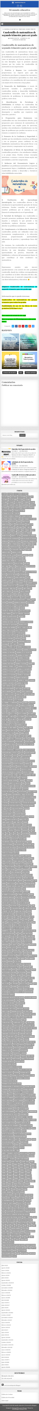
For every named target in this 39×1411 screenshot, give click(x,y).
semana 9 (9, 1184)
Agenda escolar (6, 524)
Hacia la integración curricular (10, 880)
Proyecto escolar (19, 1097)
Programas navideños (27, 1089)
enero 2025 (6, 1322)
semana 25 (28, 1170)
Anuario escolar (6, 536)
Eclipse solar (8, 755)
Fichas (29, 842)
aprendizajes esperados (15, 541)
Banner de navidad (17, 558)
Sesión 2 (4, 1189)
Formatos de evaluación (8, 864)
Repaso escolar (17, 1131)
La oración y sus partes (8, 911)
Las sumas (17, 917)
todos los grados (15, 1237)
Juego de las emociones (24, 903)
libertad (31, 919)
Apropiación (5, 544)
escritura (25, 789)
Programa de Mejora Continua (9, 1081)
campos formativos (7, 591)
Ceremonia (10, 602)
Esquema (4, 794)
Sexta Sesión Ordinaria (18, 1192)
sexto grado (23, 1195)
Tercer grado (25, 1228)
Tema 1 (3, 1225)
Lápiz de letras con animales (9, 914)
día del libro (5, 719)
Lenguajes (15, 919)
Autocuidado (30, 547)
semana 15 (33, 1164)
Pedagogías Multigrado (29, 1014)
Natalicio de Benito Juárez (27, 978)
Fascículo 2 (32, 828)
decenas (20, 702)
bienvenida (4, 569)
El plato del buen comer (13, 778)
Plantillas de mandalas (28, 1036)
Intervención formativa (8, 900)
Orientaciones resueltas (23, 1008)
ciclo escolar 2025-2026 (8, 608)
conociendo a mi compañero (9, 627)
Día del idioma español (31, 716)
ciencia (17, 608)
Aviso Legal (5, 1400)
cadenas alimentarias (20, 577)
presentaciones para (7, 1053)
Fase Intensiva (25, 833)
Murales (29, 975)
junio (33, 906)
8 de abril (10, 505)
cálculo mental (29, 580)
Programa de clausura (17, 1075)
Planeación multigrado (18, 1031)
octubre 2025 (6, 1342)
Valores (18, 1253)
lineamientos (28, 928)
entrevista (17, 786)
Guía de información (16, 872)
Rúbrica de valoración (7, 1148)
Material (4, 947)
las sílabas (11, 917)
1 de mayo (4, 494)
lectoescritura (25, 917)
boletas (4, 575)
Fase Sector (33, 833)
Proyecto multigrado (7, 1100)
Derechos (4, 705)
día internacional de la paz (8, 725)
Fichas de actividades (7, 844)
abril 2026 (5, 1357)
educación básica (26, 755)
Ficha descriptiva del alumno (19, 839)
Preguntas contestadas (26, 1047)
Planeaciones (28, 1031)
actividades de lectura (19, 510)
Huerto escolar (11, 883)
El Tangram (21, 780)
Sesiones (25, 1189)
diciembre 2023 (7, 1290)
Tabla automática (13, 1206)
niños (23, 981)
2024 (32, 497)
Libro (34, 922)
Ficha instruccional (22, 842)
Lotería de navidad (18, 939)
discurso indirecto (30, 741)
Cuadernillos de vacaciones (9, 675)
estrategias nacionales (28, 805)
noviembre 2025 (7, 1345)
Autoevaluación (6, 549)
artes (34, 544)
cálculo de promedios (18, 580)
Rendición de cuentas (7, 1131)
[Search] (21, 6)
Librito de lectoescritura (25, 922)
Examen (3, 819)
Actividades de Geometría (27, 508)
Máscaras (26, 945)
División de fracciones (7, 747)
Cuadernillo (21, 644)
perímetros (20, 1017)
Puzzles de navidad (23, 1109)
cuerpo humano (16, 691)
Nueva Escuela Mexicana (23, 986)
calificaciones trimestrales (9, 588)
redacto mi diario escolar (8, 1123)
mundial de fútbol (6, 975)
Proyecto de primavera (8, 1097)
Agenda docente (25, 522)
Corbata (24, 638)
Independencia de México (29, 886)
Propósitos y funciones (20, 1092)
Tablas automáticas (7, 1209)
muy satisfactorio (6, 978)
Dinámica (17, 733)
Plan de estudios (18, 1025)
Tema (29, 1223)
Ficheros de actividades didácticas (11, 855)
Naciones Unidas (16, 978)
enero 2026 (6, 1350)
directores (25, 739)
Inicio (20, 373)
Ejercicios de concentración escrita (11, 769)
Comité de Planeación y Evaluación (20, 613)
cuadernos (32, 680)
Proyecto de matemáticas (28, 1095)
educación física (16, 758)
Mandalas (14, 942)
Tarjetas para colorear (8, 1223)
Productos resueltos (7, 1072)
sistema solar (27, 1200)
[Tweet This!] (13, 326)
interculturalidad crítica (28, 897)
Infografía (11, 889)
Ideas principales (20, 883)
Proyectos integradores (8, 1106)
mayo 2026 (5, 1359)
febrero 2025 (6, 1325)
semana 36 (10, 1178)
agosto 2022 (5, 1268)
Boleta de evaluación (31, 572)
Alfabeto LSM (29, 524)
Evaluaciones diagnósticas (21, 816)
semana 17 (10, 1167)
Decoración (32, 702)
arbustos (25, 544)
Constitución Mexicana (19, 633)
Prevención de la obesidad (19, 1053)
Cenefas (33, 600)
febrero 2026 (6, 1352)
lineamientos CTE (6, 931)
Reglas (34, 1128)
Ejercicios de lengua (26, 769)
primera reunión (16, 1059)
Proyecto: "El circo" (29, 1100)
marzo (21, 945)
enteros (28, 783)
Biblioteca (12, 566)
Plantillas (19, 1036)
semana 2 (27, 1167)
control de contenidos (8, 638)
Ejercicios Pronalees (28, 772)
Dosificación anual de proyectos (10, 753)
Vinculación (32, 1253)
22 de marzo (27, 499)
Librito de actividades (12, 922)
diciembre (21, 730)
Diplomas (12, 736)
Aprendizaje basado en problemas (28, 538)
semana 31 (10, 1175)
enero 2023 (5, 1270)
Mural (24, 975)
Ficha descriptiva (6, 839)
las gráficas (28, 914)
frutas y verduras (24, 867)
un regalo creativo (6, 1251)
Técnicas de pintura (22, 1223)
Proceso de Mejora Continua (9, 1064)
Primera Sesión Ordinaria (27, 1059)
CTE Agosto (14, 644)
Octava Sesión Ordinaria (8, 1000)
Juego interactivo (14, 906)
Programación (5, 1089)
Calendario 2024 (12, 583)
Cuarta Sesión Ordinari (19, 686)
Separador (27, 1184)
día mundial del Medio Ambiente (9, 727)
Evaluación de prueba (19, 811)
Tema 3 (33, 1223)
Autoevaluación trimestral (17, 549)
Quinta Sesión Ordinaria (8, 1111)
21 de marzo (5, 499)
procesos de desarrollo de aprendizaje (12, 1067)
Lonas (20, 933)
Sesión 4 (14, 1189)
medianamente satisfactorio (9, 956)
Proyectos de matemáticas (15, 1103)
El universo (5, 783)
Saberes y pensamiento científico (10, 1153)
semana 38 (22, 1178)
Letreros (25, 919)
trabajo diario (23, 1239)
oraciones (22, 1003)
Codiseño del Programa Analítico (10, 611)
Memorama (10, 961)
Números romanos (28, 989)
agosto (12, 524)
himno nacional (27, 880)
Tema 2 (12, 1225)
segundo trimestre (30, 29)
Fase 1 (33, 830)
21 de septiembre (13, 499)
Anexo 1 (14, 530)
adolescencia (5, 522)
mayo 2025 (5, 1332)
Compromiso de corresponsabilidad (11, 619)
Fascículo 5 (18, 830)
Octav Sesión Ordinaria (30, 997)
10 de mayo (10, 494)
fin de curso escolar (18, 858)
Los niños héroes (30, 936)
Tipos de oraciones (25, 1234)
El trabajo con (28, 780)
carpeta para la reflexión (8, 594)
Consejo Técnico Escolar (21, 630)
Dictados (27, 730)
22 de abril (20, 499)
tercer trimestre (6, 1231)
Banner (31, 555)
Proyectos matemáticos (22, 1106)
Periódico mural (28, 1017)
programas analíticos (15, 1089)
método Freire (17, 961)
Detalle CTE (33, 708)
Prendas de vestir (6, 1050)
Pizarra (24, 1020)
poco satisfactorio (13, 1039)
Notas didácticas (6, 986)
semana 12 (15, 1164)
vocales (15, 1256)
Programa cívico (6, 1075)
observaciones (29, 992)
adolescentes (12, 522)
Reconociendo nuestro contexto (10, 1114)
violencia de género (7, 1256)
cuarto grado (18, 689)
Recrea (25, 1120)
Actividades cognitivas (14, 508)
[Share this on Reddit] (29, 326)
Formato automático (7, 861)
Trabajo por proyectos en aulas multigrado (13, 1245)
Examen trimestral (17, 822)
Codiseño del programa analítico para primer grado (10, 364)
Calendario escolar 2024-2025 (9, 586)
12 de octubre (17, 494)
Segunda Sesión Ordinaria (22, 1159)
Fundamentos (33, 867)
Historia (34, 880)
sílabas (4, 1198)
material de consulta (22, 947)
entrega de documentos (8, 786)
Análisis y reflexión (7, 530)
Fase (30, 830)
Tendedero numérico (16, 1228)
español (15, 791)
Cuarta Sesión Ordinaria (8, 689)
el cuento (32, 775)
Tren (29, 1248)
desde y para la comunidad (23, 708)
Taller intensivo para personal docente (12, 1217)
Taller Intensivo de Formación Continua (25, 1212)
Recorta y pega (19, 1120)
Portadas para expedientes (19, 1042)
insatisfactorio (18, 892)
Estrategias (5, 803)
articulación (5, 547)
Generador (19, 869)
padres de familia (6, 1011)
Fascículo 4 (12, 830)
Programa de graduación (23, 1078)
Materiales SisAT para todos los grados (23, 449)
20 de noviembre (22, 497)
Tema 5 (25, 1225)
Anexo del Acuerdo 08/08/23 (9, 533)
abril (27, 505)
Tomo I (8, 1239)
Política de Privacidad (8, 1397)
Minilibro (26, 967)
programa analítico (25, 1072)
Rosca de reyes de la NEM (8, 1145)
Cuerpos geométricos (26, 691)
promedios (4, 1092)
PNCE (6, 1039)
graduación (25, 869)
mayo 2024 (5, 1302)
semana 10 (4, 1164)
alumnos (20, 527)
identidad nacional (30, 883)
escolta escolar (6, 789)
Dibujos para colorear (12, 730)
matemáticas (33, 945)
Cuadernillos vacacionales (23, 675)
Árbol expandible (13, 544)
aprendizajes (5, 541)
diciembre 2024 (7, 1320)
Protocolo (4, 1095)
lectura (32, 917)
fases (3, 836)
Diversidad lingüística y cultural (25, 744)
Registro (4, 1128)
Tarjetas (4, 1220)
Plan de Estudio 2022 (7, 1025)
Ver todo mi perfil (7, 1378)
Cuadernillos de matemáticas (24, 669)
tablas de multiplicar (18, 1209)
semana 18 (16, 1167)
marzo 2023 (5, 1275)
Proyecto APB (17, 1095)
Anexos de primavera (26, 533)
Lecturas (4, 919)
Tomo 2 (27, 1237)
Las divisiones (20, 914)
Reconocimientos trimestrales (24, 1117)
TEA (15, 1223)
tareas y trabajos (27, 1217)
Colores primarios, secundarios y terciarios (28, 346)
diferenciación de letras (8, 733)
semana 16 (4, 1167)
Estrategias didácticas (15, 803)
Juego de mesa (5, 906)
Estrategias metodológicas (28, 803)
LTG (34, 939)
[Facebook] (18, 6)
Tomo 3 (32, 1237)
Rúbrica (17, 1145)
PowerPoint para (29, 1045)
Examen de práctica (23, 819)
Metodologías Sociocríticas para (10, 967)
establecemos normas (7, 797)
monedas (28, 970)
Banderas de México (17, 552)
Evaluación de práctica (7, 811)
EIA (31, 764)
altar (16, 527)
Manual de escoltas (27, 942)
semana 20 (33, 1167)
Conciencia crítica (23, 625)
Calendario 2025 (22, 583)
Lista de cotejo (18, 931)
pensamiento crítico (10, 1017)
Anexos (18, 533)
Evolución (31, 816)
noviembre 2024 (7, 1317)
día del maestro (13, 719)
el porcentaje (23, 778)
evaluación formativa (20, 814)
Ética (3, 808)
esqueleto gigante (32, 791)
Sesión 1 (31, 1186)
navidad (16, 981)
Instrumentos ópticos (22, 894)
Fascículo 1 (25, 828)
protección (30, 1092)
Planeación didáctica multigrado (28, 1028)
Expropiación (5, 828)
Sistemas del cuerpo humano (9, 1203)
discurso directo (19, 741)
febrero (8, 836)
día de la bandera (11, 711)
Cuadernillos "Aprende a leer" (9, 666)
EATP (3, 755)
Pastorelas (5, 1014)
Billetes (10, 569)
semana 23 (16, 1170)
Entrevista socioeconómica (28, 786)
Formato (31, 858)
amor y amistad (27, 527)
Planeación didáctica (13, 1028)
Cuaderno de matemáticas (21, 677)
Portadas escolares (7, 1042)
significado (30, 1195)
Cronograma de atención (24, 641)
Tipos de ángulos (15, 1234)
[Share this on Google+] (19, 326)
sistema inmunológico (7, 1200)
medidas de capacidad (22, 956)
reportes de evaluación (8, 1136)
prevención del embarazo (8, 1056)
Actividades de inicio (7, 510)
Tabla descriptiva (23, 1206)
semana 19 (22, 1167)
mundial (29, 972)
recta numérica (32, 1120)
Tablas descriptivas (30, 1209)
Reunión (34, 1139)
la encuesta (7, 908)
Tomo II (12, 1239)
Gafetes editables (11, 869)
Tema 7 (34, 1225)
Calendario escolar (32, 583)
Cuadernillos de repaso (24, 672)
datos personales (18, 700)
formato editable (27, 861)
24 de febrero (18, 502)
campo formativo (27, 588)
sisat (27, 1198)
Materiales (4, 953)
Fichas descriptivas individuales (26, 847)
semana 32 (16, 1175)
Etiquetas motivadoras (17, 808)
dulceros (21, 753)
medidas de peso (33, 956)
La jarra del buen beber (30, 908)
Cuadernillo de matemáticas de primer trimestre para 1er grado (9, 345)
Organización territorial (8, 1006)
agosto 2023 (6, 1280)
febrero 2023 (6, 1273)
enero (23, 783)
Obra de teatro (11, 992)
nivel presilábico (14, 983)
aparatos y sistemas (16, 536)
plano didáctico (11, 1036)
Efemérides (27, 764)
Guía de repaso (25, 872)
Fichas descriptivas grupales (9, 847)
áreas (30, 544)
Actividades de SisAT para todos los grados (22, 463)
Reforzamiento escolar (26, 1125)
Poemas (21, 1039)
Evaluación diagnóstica (8, 814)
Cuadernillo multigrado (8, 664)
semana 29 (22, 1173)
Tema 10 (8, 1225)
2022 (28, 497)
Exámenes (25, 822)
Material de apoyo (11, 947)
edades (19, 755)
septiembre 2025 (7, 1340)
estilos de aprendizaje (30, 797)
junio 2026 (5, 1362)
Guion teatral (5, 878)
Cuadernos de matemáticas (8, 683)
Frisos (17, 867)
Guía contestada (6, 872)
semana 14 (27, 1164)
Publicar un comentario (20, 40)
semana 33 (22, 1175)
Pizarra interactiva (7, 1022)
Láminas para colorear (20, 911)
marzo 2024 (6, 1297)
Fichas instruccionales (8, 850)
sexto (17, 1195)
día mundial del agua (21, 725)
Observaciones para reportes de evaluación (13, 997)
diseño (3, 744)
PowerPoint (21, 1045)
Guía (30, 869)
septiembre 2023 (8, 1283)
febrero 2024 (6, 1295)
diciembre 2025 (7, 1347)
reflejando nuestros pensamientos (11, 1125)
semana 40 (10, 1181)
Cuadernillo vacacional (21, 664)
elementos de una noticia (15, 783)
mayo (21, 953)
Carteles (28, 597)
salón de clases (23, 1153)
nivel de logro (5, 983)
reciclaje (25, 1111)
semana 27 (10, 1173)
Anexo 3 (23, 530)
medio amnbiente (30, 958)
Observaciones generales (8, 995)
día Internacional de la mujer (17, 722)
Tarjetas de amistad (12, 1220)
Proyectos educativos (28, 1103)
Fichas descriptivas (29, 844)
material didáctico (17, 950)
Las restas (4, 917)
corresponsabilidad (7, 641)
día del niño (21, 719)
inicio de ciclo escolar (7, 892)
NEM (20, 981)
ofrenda (22, 1000)
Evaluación (26, 808)
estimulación (5, 800)
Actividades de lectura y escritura (11, 513)
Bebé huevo (26, 563)
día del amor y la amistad (8, 716)
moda (31, 967)
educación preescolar (29, 761)
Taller (3, 1212)
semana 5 (22, 1181)
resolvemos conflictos (8, 1139)
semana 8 (4, 1184)
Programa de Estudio (29, 1075)
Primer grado (22, 29)
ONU (18, 1003)
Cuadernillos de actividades (25, 666)
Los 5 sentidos (5, 936)
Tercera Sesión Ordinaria (18, 1231)
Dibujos (4, 730)
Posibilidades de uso (7, 1045)
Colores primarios (6, 613)
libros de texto (6, 928)
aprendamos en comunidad (29, 536)
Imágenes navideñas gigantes (14, 886)
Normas (31, 983)
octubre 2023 (6, 1285)
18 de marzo (14, 497)
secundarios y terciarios (8, 1159)
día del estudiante (20, 716)
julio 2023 (5, 1278)
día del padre (28, 719)
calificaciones (31, 586)
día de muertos (31, 714)
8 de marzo (16, 505)
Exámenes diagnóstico (7, 825)
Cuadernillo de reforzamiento (9, 658)
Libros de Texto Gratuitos (17, 928)
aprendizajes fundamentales (29, 541)
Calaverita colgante (7, 580)
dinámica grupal (24, 733)
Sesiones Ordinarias (7, 1192)
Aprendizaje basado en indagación (10, 538)
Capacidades (16, 591)
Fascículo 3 (5, 830)
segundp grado (25, 1161)
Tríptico (33, 1248)
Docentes (16, 747)
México (21, 967)
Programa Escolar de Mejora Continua (11, 1084)
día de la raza (5, 714)
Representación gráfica (20, 1136)
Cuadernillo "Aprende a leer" (9, 647)
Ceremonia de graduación (20, 602)
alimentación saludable (8, 527)
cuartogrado (26, 689)
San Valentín (31, 1153)
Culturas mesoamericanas (8, 697)
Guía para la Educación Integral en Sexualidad (13, 875)
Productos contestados (25, 1070)
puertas (16, 1109)
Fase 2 (3, 833)
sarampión (4, 1156)
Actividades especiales (26, 516)
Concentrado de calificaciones (9, 625)
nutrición (4, 992)
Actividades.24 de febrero (29, 519)
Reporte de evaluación (7, 1134)
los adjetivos (13, 936)
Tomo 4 (4, 1239)
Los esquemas (21, 936)
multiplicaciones (22, 972)
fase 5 (15, 833)
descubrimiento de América (8, 708)
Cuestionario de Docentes (8, 694)
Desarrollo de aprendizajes (27, 705)
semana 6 (27, 1181)
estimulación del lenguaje (16, 800)
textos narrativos (30, 1231)
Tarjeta (35, 1217)
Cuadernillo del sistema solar (23, 661)
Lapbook (29, 911)
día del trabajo (5, 722)
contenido (20, 636)
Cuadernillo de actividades (23, 647)
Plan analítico (30, 1022)
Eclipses (15, 755)
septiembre (12, 1186)
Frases (3, 867)
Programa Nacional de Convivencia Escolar (12, 1086)
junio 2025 (5, 1335)
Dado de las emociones (7, 700)
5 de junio (32, 502)
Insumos (31, 894)
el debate (4, 778)
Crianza (15, 641)
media (25, 953)
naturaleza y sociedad (7, 981)
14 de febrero (24, 494)
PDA (19, 1014)
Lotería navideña (28, 939)
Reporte (24, 1131)
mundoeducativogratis (20, 2)
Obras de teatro (20, 992)
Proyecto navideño (18, 1100)
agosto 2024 (6, 1310)
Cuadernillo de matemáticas (11, 29)
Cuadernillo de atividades (29, 650)
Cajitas (28, 577)
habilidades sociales (28, 878)
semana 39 (29, 1178)
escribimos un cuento (16, 789)
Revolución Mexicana (7, 1142)
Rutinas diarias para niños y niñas (10, 1150)
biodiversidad (16, 569)
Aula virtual (23, 547)
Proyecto (10, 1095)
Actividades (5, 508)
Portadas (26, 1039)
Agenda (19, 522)
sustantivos (5, 1206)
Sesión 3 (9, 1189)
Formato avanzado (17, 861)
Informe (24, 889)
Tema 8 (3, 1228)
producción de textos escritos (10, 1070)
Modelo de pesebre (6, 970)
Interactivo (18, 897)
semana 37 (16, 1178)
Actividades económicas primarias (10, 516)
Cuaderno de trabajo (23, 680)
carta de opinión (6, 597)
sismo (31, 1198)
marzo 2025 (6, 1327)
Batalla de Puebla (18, 563)
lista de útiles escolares (29, 931)
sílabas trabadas (11, 1198)
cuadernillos (31, 664)
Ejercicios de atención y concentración (26, 766)
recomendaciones (32, 1111)
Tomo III (17, 1239)
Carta (17, 594)
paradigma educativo (16, 1011)
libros (29, 925)
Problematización (19, 1061)
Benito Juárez (5, 566)
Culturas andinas (29, 694)
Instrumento (26, 892)
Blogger (34, 1405)
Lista (12, 931)
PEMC (3, 1017)
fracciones (30, 864)
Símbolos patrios (20, 1198)
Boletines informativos (8, 577)
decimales (25, 702)
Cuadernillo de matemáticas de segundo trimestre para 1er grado (19, 34)
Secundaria (31, 1156)
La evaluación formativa (17, 908)
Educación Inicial (6, 761)
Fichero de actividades (20, 850)
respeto (17, 1139)
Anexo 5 (33, 530)
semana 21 (4, 1170)
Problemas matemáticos (8, 1061)
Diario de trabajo (28, 727)
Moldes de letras (21, 970)
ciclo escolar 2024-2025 (22, 605)
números (21, 989)
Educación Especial (6, 758)
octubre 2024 (6, 1315)
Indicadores (5, 889)
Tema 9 (8, 1228)
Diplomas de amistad (21, 736)
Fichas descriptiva (18, 844)
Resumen (29, 1139)
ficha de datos (14, 836)
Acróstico (32, 505)
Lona (16, 933)
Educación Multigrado (16, 761)
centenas (4, 602)
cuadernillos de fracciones (9, 669)
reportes (28, 1134)
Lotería (11, 939)
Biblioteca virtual (30, 566)
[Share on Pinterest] (23, 326)
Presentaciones (23, 1050)
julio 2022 (5, 1265)
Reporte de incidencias (19, 1134)
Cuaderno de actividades (8, 677)
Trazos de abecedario (21, 1248)
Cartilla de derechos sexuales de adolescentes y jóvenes (16, 600)
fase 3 (7, 833)
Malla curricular (6, 942)
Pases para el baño (27, 1011)
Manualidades (5, 945)
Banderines (25, 555)
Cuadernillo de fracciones (8, 652)
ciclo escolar (30, 602)
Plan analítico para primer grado (28, 365)
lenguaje (10, 919)
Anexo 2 (19, 530)
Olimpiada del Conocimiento (9, 1003)
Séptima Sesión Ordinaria (22, 1186)
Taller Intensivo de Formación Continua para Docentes (15, 1214)
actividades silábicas (16, 519)
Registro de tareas (26, 1128)
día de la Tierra (13, 714)
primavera (23, 1056)
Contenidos (27, 636)
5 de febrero (26, 502)
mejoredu (4, 961)
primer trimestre (6, 1059)
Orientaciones (19, 1006)
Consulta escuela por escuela (9, 636)
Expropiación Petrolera (15, 828)
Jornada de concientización (21, 900)
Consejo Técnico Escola (8, 630)
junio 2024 (6, 1305)
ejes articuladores (6, 775)
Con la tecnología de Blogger (12, 1385)
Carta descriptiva (15, 597)
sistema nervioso (18, 1200)
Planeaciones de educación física (10, 1034)
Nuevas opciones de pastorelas (10, 989)
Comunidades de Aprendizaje (26, 622)
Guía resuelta (29, 875)
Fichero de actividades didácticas (10, 853)
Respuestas (23, 1139)
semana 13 (21, 1164)
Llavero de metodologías (8, 933)
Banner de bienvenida (7, 558)
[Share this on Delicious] (33, 326)
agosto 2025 (6, 1337)
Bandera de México (6, 552)
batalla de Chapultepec (7, 563)
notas (35, 983)
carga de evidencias (25, 591)
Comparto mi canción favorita (9, 616)
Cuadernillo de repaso (23, 658)
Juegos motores (24, 906)
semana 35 (4, 1178)
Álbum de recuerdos (20, 524)
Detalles (4, 711)
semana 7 (33, 1181)
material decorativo (7, 950)
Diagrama (20, 727)
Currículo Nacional (21, 697)
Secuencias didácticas (22, 1156)
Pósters (15, 1045)
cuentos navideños (6, 691)
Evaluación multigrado (7, 816)
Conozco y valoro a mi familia (24, 627)
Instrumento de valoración (9, 894)
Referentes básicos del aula (23, 1123)
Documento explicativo (29, 750)
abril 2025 (5, 1330)
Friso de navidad (10, 867)
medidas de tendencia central (9, 958)
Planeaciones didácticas (25, 1034)
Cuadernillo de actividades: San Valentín (12, 650)
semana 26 (4, 1173)
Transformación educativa (8, 1248)
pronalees (10, 1092)
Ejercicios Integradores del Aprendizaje (12, 772)
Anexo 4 (28, 530)
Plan (25, 1022)
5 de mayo (4, 505)
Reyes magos (16, 1142)
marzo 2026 (6, 1355)
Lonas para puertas (27, 933)
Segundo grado (6, 1161)
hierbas (21, 880)
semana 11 (10, 1164)
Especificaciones (22, 791)
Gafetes (4, 869)
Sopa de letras (21, 1203)
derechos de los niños (13, 705)
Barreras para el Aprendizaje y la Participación (14, 561)
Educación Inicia (25, 758)
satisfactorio (11, 1156)
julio (30, 906)
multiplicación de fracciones (9, 972)
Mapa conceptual (14, 945)
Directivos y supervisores (15, 739)
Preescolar (17, 1047)
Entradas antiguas (31, 373)
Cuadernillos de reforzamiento (10, 672)
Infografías (18, 889)
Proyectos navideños (7, 1109)
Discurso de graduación (8, 741)
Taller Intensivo (10, 1212)
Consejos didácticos (7, 633)
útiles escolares (22, 1251)
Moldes (14, 970)
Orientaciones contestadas (9, 1008)
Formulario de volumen (20, 864)
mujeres (34, 970)
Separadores (5, 1186)
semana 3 (28, 1173)
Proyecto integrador (30, 1097)
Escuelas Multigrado (7, 791)
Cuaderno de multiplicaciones (9, 680)
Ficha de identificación (24, 836)
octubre (17, 1000)
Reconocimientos (23, 1114)
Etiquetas (7, 808)
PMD (3, 1039)
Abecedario (22, 505)
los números (5, 939)
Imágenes (4, 886)
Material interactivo (28, 950)
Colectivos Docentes (25, 611)
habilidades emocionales (16, 878)
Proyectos (4, 1103)
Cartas (23, 597)
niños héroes (29, 981)
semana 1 (32, 1161)
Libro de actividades (7, 925)
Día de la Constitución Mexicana (24, 711)
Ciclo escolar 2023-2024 (8, 605)
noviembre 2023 (7, 1288)
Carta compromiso (24, 594)
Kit (2, 908)
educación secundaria (18, 764)
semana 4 (4, 1181)
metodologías (27, 964)
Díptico (29, 736)
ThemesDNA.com (17, 1408)
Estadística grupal (18, 797)
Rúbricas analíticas (19, 1148)
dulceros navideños (30, 753)
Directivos (4, 739)
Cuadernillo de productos (23, 655)
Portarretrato (31, 1042)
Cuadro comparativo (7, 686)
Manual (19, 942)
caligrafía (19, 588)
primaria (18, 1056)
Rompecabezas (24, 1142)
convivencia (18, 638)
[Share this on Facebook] (16, 326)
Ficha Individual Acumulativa (9, 842)
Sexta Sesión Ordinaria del (8, 1195)
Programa (16, 1072)
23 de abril (4, 502)
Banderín (19, 555)
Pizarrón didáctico (18, 1022)
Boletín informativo (24, 575)
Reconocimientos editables (8, 1117)
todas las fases (6, 1237)
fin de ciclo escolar (7, 858)
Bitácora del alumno (20, 572)
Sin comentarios (23, 451)
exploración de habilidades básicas (22, 825)
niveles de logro (24, 983)
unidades (14, 1251)
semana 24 (22, 1170)
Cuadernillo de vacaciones (8, 661)
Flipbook (26, 858)
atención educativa (14, 547)
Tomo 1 (22, 1237)
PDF (22, 1014)
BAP (24, 558)
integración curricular (8, 897)
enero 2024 (6, 1292)
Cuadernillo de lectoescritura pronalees (24, 475)
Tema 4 (21, 1225)
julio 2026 (5, 1364)
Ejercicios (13, 766)
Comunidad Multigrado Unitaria (10, 622)
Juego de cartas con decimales (9, 903)
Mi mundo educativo (19, 9)
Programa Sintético (29, 1086)
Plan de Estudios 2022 (28, 1025)
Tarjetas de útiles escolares (25, 1220)
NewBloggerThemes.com (19, 1409)
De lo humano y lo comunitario (9, 702)
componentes (21, 616)
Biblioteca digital (20, 566)
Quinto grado (18, 1111)
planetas (4, 1036)
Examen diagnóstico (7, 822)
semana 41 (16, 1181)
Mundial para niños (17, 975)
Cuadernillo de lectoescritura (24, 652)
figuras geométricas (25, 855)
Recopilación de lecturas (8, 1120)
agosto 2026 (6, 1367)
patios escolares (13, 1014)
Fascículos (25, 830)
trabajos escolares (30, 1245)
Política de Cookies (7, 1394)
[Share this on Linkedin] (26, 326)
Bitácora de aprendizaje (8, 572)
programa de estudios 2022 (9, 1078)
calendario (4, 583)
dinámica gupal (5, 736)
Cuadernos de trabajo (21, 683)
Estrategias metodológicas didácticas (11, 805)
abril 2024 (5, 1300)
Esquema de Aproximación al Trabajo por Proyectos (20, 794)
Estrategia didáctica (28, 800)
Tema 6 (29, 1225)
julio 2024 (5, 1307)
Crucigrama (5, 644)
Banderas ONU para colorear (9, 555)
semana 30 (4, 1175)
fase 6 (19, 833)
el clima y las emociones (23, 775)
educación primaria (7, 764)
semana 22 (10, 1170)
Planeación (4, 1028)
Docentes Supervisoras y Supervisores (12, 750)
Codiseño (22, 608)
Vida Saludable (24, 1253)
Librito (3, 922)
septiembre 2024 (7, 1312)
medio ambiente (21, 958)
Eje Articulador (6, 766)
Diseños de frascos (11, 744)
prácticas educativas (7, 1047)
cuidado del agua (20, 694)
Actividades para (6, 519)
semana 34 (28, 1175)
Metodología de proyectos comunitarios (12, 964)
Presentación (15, 1050)
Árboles (20, 544)
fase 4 (11, 833)
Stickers (28, 1203)
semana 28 (16, 1173)
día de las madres (22, 714)
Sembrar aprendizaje (18, 1184)
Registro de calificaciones (14, 1128)
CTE (10, 644)
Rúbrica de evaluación (25, 1145)
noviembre (14, 986)
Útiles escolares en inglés (8, 1253)
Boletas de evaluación (12, 575)
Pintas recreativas (16, 1020)
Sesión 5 (19, 1189)
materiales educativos (14, 953)
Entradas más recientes (9, 373)
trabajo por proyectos (8, 1242)
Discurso (31, 739)
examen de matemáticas (12, 819)
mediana (30, 953)
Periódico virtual (6, 1020)
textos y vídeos (6, 1234)
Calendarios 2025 (22, 586)
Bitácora (23, 569)
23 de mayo (11, 502)
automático (28, 549)
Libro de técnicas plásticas (20, 925)
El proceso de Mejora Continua (9, 780)
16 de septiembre (6, 497)
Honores (4, 883)
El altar (14, 775)
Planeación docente (7, 1031)
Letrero (20, 919)
